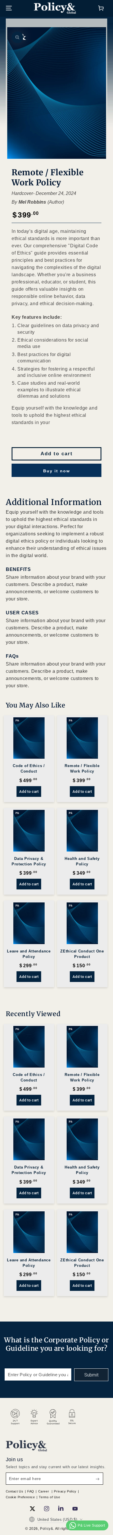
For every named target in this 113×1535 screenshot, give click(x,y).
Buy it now (56, 471)
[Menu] (8, 8)
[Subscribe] (91, 1374)
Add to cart (57, 453)
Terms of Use (49, 1497)
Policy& (46, 1529)
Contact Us (14, 1491)
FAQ (30, 1491)
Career (44, 1491)
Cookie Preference (20, 1497)
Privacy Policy (65, 1491)
